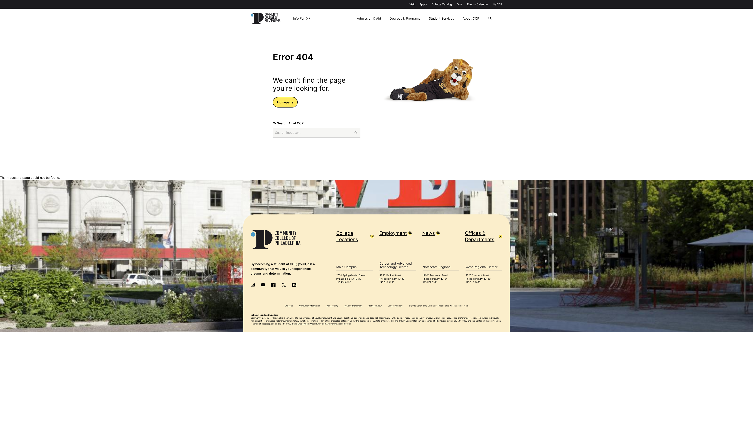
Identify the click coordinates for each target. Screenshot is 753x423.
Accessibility (332, 306)
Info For (299, 18)
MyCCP (497, 4)
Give (459, 4)
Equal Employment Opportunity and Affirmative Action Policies (321, 324)
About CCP (471, 18)
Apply (423, 4)
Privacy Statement (353, 306)
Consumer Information (309, 306)
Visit (412, 4)
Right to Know (375, 306)
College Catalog (442, 4)
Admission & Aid (369, 18)
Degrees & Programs (405, 18)
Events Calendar (477, 4)
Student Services (441, 18)
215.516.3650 (386, 282)
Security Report (395, 306)
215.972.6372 (430, 282)
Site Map (289, 306)
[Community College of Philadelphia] (266, 18)
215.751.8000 (343, 282)
